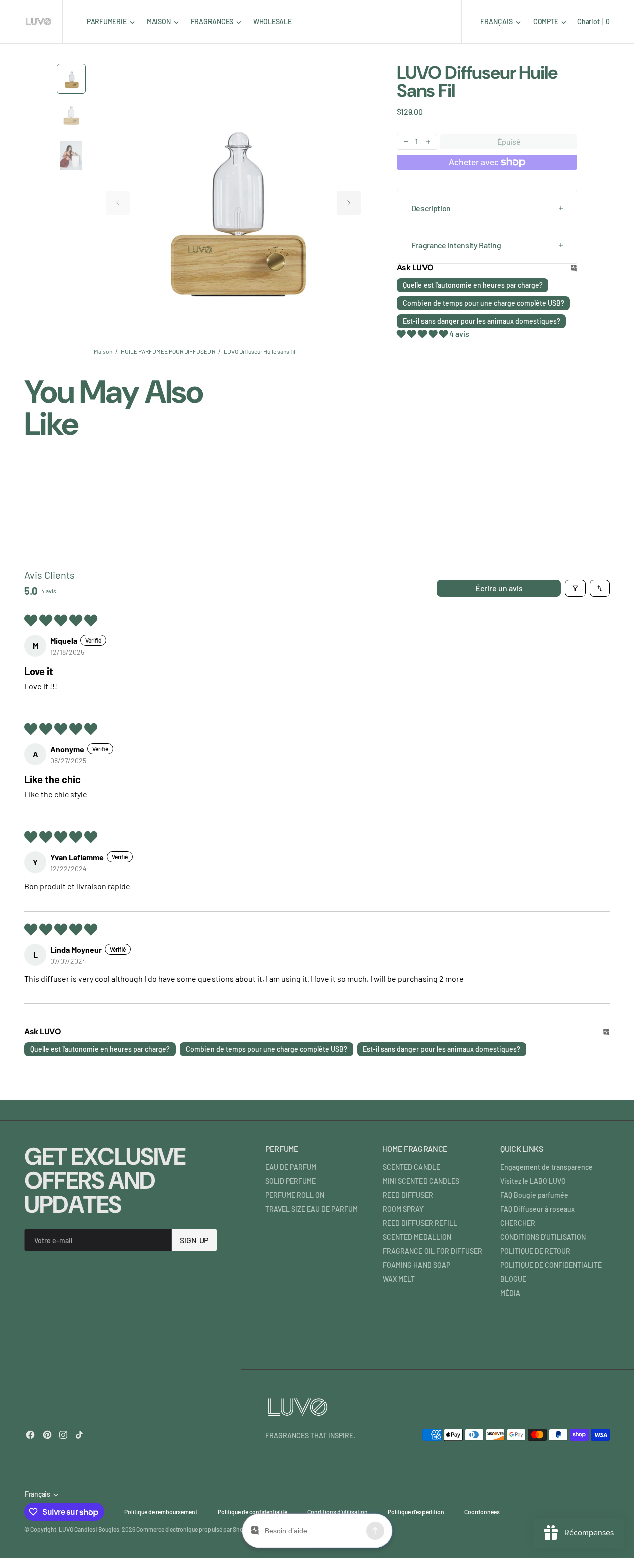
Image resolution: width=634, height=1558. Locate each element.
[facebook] (30, 1435)
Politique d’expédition (416, 1511)
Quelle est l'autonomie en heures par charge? (473, 285)
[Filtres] (575, 588)
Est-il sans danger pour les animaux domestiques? (481, 321)
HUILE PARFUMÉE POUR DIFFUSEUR (168, 351)
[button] (549, 21)
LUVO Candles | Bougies (89, 1529)
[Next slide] (349, 203)
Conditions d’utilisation (337, 1511)
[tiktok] (79, 1435)
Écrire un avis (499, 588)
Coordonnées (482, 1511)
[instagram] (63, 1435)
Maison (103, 351)
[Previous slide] (118, 203)
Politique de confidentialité (252, 1511)
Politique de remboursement (160, 1511)
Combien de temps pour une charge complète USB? (483, 303)
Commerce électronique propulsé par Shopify (194, 1529)
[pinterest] (47, 1435)
